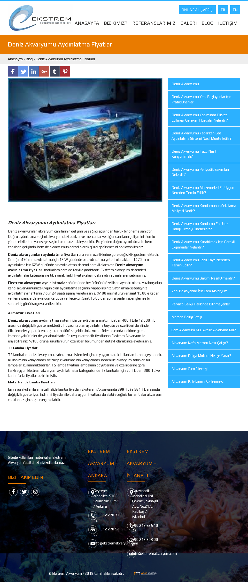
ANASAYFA (87, 23)
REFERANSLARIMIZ (154, 23)
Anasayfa (15, 59)
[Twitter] (24, 491)
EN (235, 10)
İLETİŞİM (228, 23)
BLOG (207, 23)
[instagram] (35, 491)
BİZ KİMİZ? (115, 23)
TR (223, 10)
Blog (29, 59)
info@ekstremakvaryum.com (115, 543)
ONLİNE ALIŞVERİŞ (197, 10)
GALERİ (188, 23)
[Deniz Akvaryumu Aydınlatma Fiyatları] (85, 139)
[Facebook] (13, 491)
